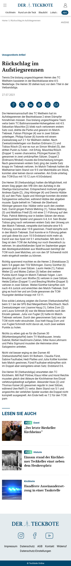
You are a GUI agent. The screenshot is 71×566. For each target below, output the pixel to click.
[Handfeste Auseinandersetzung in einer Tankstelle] (12, 489)
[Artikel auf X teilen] (22, 105)
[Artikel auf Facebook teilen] (13, 105)
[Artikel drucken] (48, 105)
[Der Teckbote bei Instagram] (21, 535)
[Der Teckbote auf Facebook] (34, 535)
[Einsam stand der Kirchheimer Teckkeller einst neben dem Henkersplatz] (12, 460)
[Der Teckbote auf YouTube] (49, 535)
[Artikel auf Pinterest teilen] (39, 105)
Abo (65, 12)
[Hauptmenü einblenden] (5, 5)
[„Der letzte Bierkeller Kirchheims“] (12, 430)
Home (5, 20)
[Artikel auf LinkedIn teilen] (31, 105)
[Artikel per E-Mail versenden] (56, 105)
